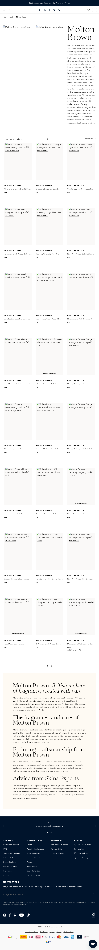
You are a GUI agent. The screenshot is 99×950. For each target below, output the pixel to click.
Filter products (16, 139)
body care (22, 707)
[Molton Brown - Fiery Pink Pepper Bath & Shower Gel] (81, 226)
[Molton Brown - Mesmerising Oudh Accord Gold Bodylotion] (18, 421)
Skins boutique (84, 858)
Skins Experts (23, 785)
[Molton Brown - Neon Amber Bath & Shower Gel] (81, 291)
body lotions (59, 733)
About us (30, 844)
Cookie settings (69, 932)
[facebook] (10, 915)
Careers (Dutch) (33, 858)
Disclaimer (44, 932)
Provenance (8, 871)
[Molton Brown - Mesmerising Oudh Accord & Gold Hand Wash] (49, 291)
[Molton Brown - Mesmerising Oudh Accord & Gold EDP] (81, 616)
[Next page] (56, 138)
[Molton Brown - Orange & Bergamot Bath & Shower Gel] (49, 161)
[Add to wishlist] (27, 147)
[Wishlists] (88, 10)
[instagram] (4, 915)
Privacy (59, 932)
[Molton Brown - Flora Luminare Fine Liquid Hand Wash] (49, 551)
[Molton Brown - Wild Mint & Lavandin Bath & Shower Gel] (49, 486)
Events (29, 862)
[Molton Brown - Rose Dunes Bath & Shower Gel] (18, 356)
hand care (81, 733)
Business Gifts (56, 849)
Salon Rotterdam (33, 871)
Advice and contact (11, 844)
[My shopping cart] (94, 10)
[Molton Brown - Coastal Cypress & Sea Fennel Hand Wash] (18, 551)
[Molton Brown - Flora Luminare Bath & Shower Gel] (18, 486)
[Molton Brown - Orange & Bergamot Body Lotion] (81, 421)
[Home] (5, 17)
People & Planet (33, 875)
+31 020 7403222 (84, 844)
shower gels (34, 733)
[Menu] (4, 9)
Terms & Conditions (31, 932)
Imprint (52, 932)
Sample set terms (10, 866)
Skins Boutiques (33, 853)
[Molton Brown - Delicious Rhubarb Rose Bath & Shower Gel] (49, 421)
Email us (81, 849)
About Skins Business (59, 844)
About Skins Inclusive (35, 849)
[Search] (9, 9)
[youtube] (21, 915)
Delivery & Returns (10, 858)
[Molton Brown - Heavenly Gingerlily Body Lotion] (81, 486)
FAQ (5, 849)
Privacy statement (20, 905)
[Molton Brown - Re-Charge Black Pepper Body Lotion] (49, 616)
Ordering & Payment (11, 853)
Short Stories (32, 866)
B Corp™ (7, 875)
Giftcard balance (9, 862)
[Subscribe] (93, 894)
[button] (3, 826)
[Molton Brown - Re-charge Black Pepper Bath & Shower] (18, 226)
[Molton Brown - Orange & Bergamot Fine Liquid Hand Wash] (81, 356)
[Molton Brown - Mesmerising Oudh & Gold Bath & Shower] (18, 161)
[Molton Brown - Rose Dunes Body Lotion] (18, 616)
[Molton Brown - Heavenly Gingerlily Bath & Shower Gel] (49, 226)
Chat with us (83, 853)
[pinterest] (15, 915)
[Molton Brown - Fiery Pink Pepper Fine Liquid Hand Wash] (81, 551)
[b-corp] (94, 915)
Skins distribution (57, 853)
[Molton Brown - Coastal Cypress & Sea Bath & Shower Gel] (81, 161)
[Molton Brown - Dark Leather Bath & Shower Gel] (18, 291)
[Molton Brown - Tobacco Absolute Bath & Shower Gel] (49, 356)
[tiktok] (28, 915)
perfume (35, 707)
